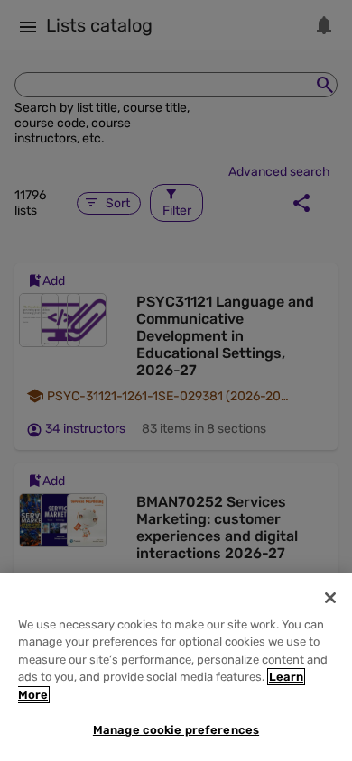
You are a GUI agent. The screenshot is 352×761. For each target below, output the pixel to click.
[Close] (330, 598)
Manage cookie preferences (176, 730)
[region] (176, 667)
